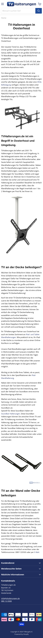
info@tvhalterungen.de (10, 598)
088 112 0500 (6, 601)
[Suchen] (38, 11)
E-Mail (36, 552)
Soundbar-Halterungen (10, 413)
